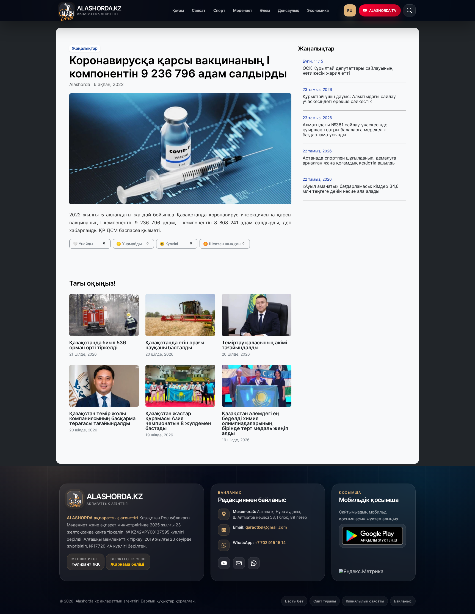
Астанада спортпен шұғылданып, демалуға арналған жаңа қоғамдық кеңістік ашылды (349, 160)
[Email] (239, 563)
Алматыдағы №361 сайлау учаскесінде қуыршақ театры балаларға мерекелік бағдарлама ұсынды (345, 129)
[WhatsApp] (254, 563)
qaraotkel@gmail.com (266, 527)
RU (349, 10)
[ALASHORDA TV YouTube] (224, 563)
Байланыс (403, 601)
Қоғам (178, 10)
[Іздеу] (410, 10)
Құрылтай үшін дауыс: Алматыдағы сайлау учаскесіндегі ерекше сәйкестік (349, 99)
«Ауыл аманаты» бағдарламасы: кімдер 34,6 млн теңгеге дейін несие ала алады (351, 188)
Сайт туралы (324, 601)
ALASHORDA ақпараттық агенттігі (102, 517)
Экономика (318, 10)
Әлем (265, 10)
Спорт (219, 10)
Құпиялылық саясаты (365, 601)
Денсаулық (288, 10)
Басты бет (294, 601)
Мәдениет (242, 10)
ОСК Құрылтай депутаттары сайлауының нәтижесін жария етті (348, 70)
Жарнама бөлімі (127, 564)
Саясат (199, 10)
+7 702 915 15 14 (270, 542)
